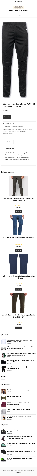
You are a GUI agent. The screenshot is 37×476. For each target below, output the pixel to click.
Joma (12, 126)
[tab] (7, 142)
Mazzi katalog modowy (18, 10)
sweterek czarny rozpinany (19, 131)
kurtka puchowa (7, 131)
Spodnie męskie (18, 126)
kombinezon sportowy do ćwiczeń (23, 129)
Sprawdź (6, 117)
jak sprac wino (10, 129)
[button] (18, 16)
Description (7, 142)
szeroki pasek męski (8, 133)
